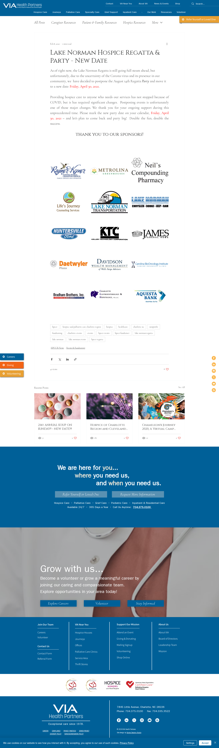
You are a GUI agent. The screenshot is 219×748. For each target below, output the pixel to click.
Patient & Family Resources (99, 22)
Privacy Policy (127, 742)
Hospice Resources (134, 22)
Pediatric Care (119, 503)
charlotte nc (138, 326)
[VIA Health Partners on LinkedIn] (214, 364)
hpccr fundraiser (122, 333)
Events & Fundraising (75, 348)
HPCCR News (57, 348)
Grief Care (101, 503)
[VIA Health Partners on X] (214, 377)
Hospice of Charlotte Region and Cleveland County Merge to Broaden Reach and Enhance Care (108, 427)
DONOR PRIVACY (84, 731)
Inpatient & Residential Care (148, 503)
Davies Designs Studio (134, 733)
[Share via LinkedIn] (67, 359)
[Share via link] (75, 359)
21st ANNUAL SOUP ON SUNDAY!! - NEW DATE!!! (55, 427)
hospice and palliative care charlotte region (82, 326)
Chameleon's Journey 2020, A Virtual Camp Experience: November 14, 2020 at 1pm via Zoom (161, 427)
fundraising (57, 333)
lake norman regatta (144, 333)
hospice (109, 326)
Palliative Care (82, 503)
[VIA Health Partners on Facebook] (214, 358)
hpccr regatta (97, 339)
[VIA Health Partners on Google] (214, 390)
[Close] (215, 742)
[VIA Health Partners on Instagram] (214, 371)
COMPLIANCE (56, 731)
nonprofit (153, 326)
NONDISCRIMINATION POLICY (74, 734)
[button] (92, 12)
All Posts (39, 22)
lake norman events (77, 339)
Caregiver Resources (63, 22)
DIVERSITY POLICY (55, 734)
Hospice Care (61, 503)
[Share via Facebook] (51, 359)
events (90, 333)
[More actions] (167, 44)
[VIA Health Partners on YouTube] (214, 384)
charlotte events (75, 333)
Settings (190, 742)
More (155, 22)
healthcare (123, 326)
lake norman (57, 339)
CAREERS (45, 731)
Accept (205, 742)
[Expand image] (69, 171)
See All (181, 387)
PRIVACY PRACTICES (69, 731)
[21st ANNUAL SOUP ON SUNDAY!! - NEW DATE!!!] (57, 406)
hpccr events (104, 333)
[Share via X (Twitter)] (59, 359)
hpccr (54, 326)
